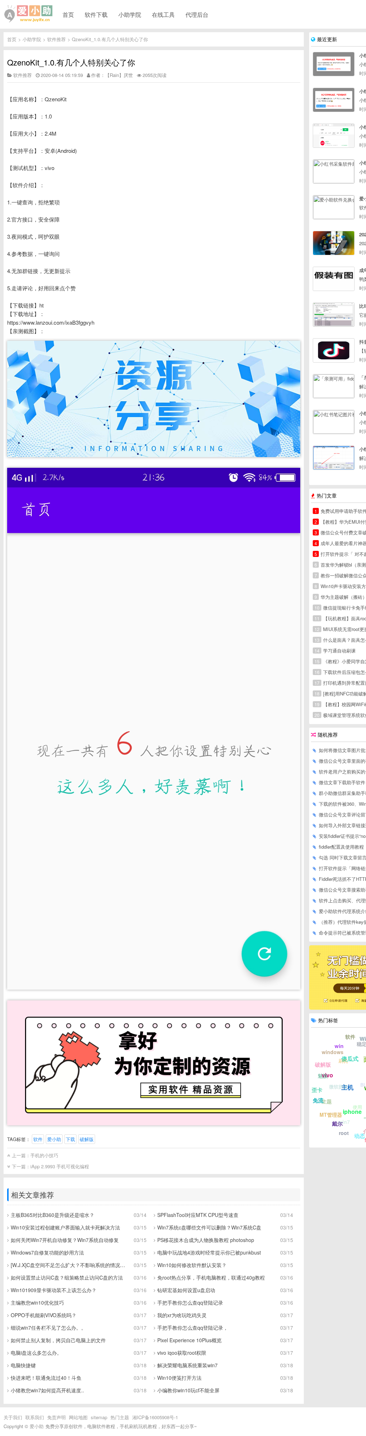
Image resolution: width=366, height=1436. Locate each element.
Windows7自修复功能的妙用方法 (47, 1252)
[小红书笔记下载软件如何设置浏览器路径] (333, 64)
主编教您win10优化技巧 (37, 1302)
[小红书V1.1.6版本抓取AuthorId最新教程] (333, 135)
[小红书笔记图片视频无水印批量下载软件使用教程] (333, 422)
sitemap (99, 1417)
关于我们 (13, 1417)
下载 (70, 1139)
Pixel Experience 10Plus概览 (189, 1340)
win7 (344, 1121)
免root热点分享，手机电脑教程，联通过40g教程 (211, 1277)
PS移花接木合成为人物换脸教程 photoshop (205, 1239)
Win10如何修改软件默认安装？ (192, 1264)
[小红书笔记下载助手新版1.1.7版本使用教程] (333, 100)
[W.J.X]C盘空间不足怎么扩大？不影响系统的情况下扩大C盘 (69, 1264)
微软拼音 (338, 1086)
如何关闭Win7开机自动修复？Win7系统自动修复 (65, 1239)
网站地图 (78, 1417)
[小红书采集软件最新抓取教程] (333, 171)
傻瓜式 (349, 1058)
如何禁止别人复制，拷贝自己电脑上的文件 (58, 1340)
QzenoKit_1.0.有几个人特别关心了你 (110, 39)
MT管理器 (331, 1114)
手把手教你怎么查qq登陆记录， (192, 1327)
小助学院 (129, 14)
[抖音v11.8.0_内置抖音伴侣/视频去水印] (333, 350)
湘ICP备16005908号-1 (155, 1417)
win (339, 1046)
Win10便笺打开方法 (179, 1377)
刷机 (343, 1060)
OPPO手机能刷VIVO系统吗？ (43, 1315)
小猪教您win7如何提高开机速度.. (47, 1390)
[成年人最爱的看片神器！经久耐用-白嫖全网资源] (333, 279)
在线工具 (163, 14)
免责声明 (56, 1417)
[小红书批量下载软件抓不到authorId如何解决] (333, 458)
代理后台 (197, 14)
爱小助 (54, 1139)
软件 (38, 1139)
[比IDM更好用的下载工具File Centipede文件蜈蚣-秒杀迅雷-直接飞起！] (333, 314)
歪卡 (317, 1090)
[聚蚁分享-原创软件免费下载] (28, 14)
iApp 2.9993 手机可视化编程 (59, 1166)
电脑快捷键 (23, 1365)
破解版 (87, 1139)
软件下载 (96, 14)
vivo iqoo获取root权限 (181, 1352)
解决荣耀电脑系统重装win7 (187, 1365)
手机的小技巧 (44, 1155)
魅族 (323, 1075)
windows (332, 1052)
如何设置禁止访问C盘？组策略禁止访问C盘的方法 (67, 1277)
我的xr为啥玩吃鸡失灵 (182, 1315)
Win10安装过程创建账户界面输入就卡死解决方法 (65, 1227)
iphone (352, 1111)
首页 (68, 14)
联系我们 (34, 1417)
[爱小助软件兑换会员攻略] (333, 207)
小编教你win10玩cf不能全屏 (188, 1390)
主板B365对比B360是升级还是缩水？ (52, 1214)
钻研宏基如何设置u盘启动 (186, 1290)
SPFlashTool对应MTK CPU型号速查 (197, 1214)
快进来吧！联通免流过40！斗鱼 (46, 1377)
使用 (357, 1106)
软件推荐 (56, 39)
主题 (327, 1101)
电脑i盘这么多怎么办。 (36, 1352)
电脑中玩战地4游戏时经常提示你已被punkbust (209, 1252)
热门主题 (119, 1417)
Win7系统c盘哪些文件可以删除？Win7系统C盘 (209, 1227)
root (344, 1132)
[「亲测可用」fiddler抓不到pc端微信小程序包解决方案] (333, 386)
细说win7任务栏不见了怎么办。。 (48, 1327)
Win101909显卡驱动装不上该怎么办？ (54, 1290)
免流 (318, 1100)
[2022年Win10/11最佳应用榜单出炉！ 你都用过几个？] (333, 243)
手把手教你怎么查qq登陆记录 (190, 1302)
